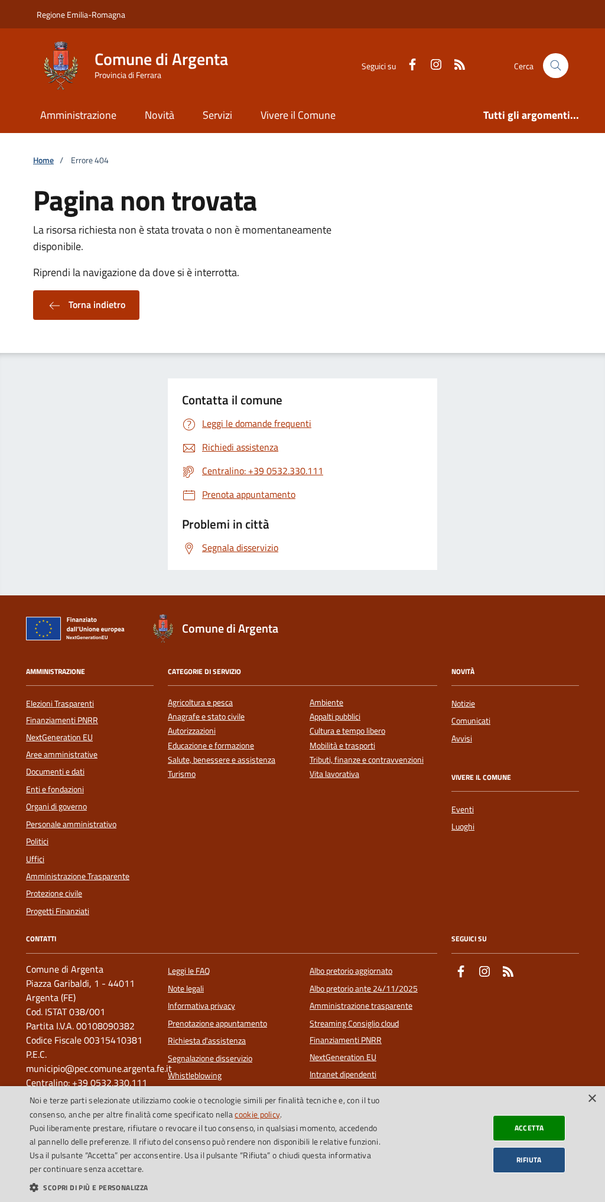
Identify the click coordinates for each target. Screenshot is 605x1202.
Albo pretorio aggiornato (351, 970)
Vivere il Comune (298, 115)
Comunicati (470, 720)
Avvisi (461, 738)
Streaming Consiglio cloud (354, 1023)
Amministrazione (78, 115)
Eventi (462, 809)
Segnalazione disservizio (210, 1058)
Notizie (463, 703)
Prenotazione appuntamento (217, 1023)
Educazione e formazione (211, 746)
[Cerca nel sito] (555, 66)
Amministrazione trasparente (361, 1005)
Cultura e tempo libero (347, 731)
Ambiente (326, 702)
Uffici (35, 859)
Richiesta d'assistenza (207, 1040)
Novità (159, 115)
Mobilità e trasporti (342, 746)
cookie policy (257, 1114)
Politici (37, 841)
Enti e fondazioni (55, 789)
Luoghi (462, 826)
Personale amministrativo (71, 824)
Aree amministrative (61, 754)
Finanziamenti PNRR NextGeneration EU (62, 728)
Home (43, 160)
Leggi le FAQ (189, 970)
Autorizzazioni (192, 731)
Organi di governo (56, 806)
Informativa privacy (201, 1005)
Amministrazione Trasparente (77, 876)
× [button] (591, 1098)
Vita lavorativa (334, 774)
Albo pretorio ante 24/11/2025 (364, 988)
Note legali (186, 988)
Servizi (217, 115)
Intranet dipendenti (343, 1074)
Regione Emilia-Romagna (81, 14)
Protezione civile (54, 893)
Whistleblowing (195, 1075)
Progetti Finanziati (57, 911)
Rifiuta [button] (529, 1159)
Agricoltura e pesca (200, 702)
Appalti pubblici (335, 717)
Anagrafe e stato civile (206, 717)
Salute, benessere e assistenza (221, 760)
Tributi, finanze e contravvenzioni (367, 760)
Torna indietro (95, 304)
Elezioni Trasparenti (60, 703)
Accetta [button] (529, 1127)
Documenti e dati (55, 771)
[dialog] (302, 1144)
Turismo (182, 774)
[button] (205, 1187)
